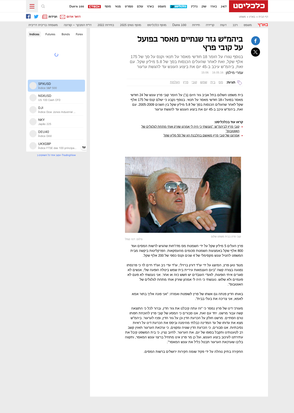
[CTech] (94, 7)
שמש (203, 82)
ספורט (129, 6)
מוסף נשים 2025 (130, 25)
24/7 (224, 6)
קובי (194, 82)
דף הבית (263, 16)
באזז (213, 6)
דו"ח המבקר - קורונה (78, 25)
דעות (223, 25)
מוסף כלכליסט (156, 25)
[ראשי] (248, 6)
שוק (204, 6)
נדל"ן (194, 6)
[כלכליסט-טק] (178, 6)
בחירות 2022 (106, 25)
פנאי (118, 6)
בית (212, 82)
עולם (140, 6)
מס (221, 82)
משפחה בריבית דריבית (43, 25)
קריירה (210, 25)
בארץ (150, 6)
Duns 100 (179, 25)
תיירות (196, 25)
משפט (162, 6)
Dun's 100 (76, 6)
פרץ (185, 82)
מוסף (108, 6)
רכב (235, 25)
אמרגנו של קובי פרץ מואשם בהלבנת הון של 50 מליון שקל (201, 135)
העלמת (175, 82)
